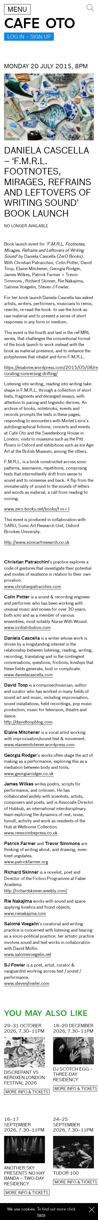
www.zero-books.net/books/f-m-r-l (36, 509)
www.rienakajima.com (25, 914)
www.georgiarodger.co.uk (29, 774)
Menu (17, 10)
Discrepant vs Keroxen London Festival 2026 (24, 1078)
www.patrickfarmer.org (26, 862)
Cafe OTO (39, 23)
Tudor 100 (66, 1173)
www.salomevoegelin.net (27, 955)
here (41, 1215)
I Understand (92, 1210)
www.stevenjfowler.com (26, 984)
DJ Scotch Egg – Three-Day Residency (73, 1074)
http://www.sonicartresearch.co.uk (36, 542)
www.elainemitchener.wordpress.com (39, 745)
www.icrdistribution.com (27, 628)
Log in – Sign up (29, 37)
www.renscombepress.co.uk (30, 833)
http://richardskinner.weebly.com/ (35, 891)
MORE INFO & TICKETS (26, 1092)
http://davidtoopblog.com (28, 722)
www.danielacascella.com (28, 675)
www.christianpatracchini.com (32, 587)
